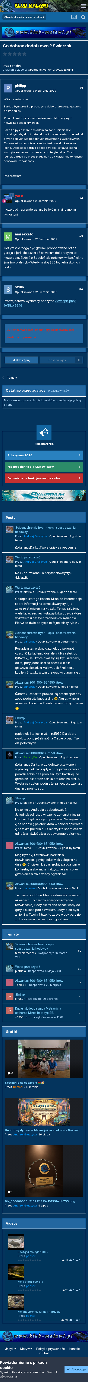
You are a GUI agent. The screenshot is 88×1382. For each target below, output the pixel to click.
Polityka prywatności (50, 1349)
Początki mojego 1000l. (33, 1252)
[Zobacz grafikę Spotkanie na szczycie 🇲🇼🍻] (44, 1059)
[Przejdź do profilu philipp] (8, 88)
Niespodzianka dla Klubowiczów (31, 466)
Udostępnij (22, 360)
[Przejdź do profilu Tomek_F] (9, 845)
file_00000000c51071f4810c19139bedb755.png (40, 1201)
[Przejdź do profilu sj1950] (9, 996)
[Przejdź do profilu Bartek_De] (9, 755)
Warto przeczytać (27, 557)
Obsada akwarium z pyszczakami (50, 69)
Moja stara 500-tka (30, 1281)
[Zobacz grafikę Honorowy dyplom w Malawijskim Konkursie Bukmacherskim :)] (44, 1112)
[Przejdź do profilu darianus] (9, 634)
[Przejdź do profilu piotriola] (9, 589)
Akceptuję (78, 1369)
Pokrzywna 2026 (20, 455)
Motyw (25, 1349)
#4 (81, 289)
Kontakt (74, 1349)
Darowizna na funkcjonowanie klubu (34, 478)
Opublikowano (35, 90)
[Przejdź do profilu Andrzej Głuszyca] (9, 529)
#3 (81, 236)
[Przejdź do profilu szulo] (8, 289)
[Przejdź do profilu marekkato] (8, 236)
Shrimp (20, 718)
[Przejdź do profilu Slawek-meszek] (9, 946)
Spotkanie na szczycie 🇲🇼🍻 (24, 1082)
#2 (81, 197)
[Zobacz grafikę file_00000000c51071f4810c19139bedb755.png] (44, 1171)
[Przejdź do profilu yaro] (8, 198)
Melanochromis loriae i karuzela (39, 1311)
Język (10, 1349)
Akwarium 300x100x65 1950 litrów (39, 682)
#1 (81, 87)
